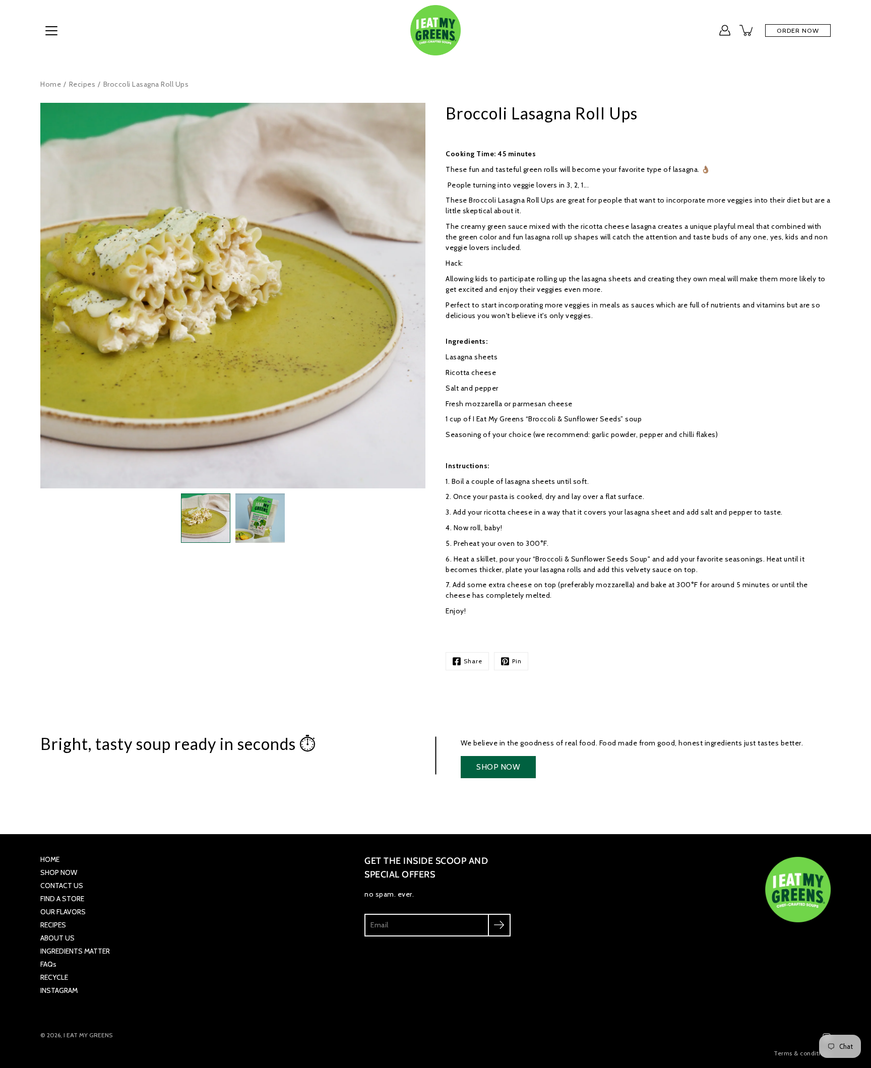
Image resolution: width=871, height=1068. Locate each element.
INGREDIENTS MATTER (75, 951)
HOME (49, 859)
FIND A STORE (62, 898)
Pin (517, 661)
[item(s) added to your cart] (747, 30)
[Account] (725, 30)
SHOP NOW (498, 767)
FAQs (48, 964)
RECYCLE (54, 977)
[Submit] (499, 925)
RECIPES (53, 924)
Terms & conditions (802, 1053)
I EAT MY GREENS (88, 1035)
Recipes (82, 84)
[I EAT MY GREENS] (435, 30)
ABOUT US (57, 938)
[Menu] (51, 30)
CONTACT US (61, 885)
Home (50, 84)
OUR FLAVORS (63, 911)
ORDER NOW (798, 30)
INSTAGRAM (59, 990)
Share (473, 661)
